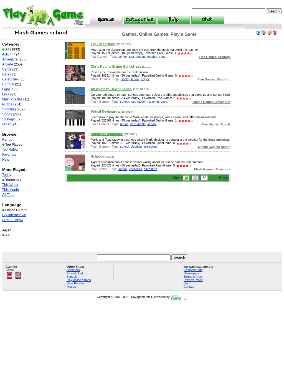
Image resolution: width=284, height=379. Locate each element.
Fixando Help (75, 273)
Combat (8, 84)
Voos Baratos (76, 283)
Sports (7, 114)
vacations (135, 169)
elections (137, 146)
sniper (145, 79)
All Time (8, 195)
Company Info (193, 270)
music (124, 124)
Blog (186, 283)
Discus (71, 286)
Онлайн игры (12, 220)
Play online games (79, 280)
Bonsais (72, 276)
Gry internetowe (14, 215)
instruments (138, 124)
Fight (6, 89)
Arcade (7, 64)
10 (186, 178)
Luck (5, 94)
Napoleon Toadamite (107, 134)
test (131, 56)
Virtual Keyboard (104, 111)
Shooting (9, 109)
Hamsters (73, 270)
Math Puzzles (12, 99)
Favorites (9, 154)
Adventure (10, 59)
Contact (189, 286)
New (5, 159)
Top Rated (10, 149)
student (141, 56)
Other (6, 124)
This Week (10, 185)
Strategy (8, 119)
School (96, 156)
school (122, 56)
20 (195, 178)
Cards (6, 69)
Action (7, 54)
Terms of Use (193, 276)
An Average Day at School (111, 89)
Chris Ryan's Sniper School (112, 67)
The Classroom (103, 44)
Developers (191, 273)
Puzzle (7, 104)
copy (162, 56)
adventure (150, 169)
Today (6, 175)
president (150, 146)
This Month (10, 190)
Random (8, 140)
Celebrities (10, 79)
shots (125, 79)
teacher (152, 56)
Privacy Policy (193, 280)
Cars (5, 74)
